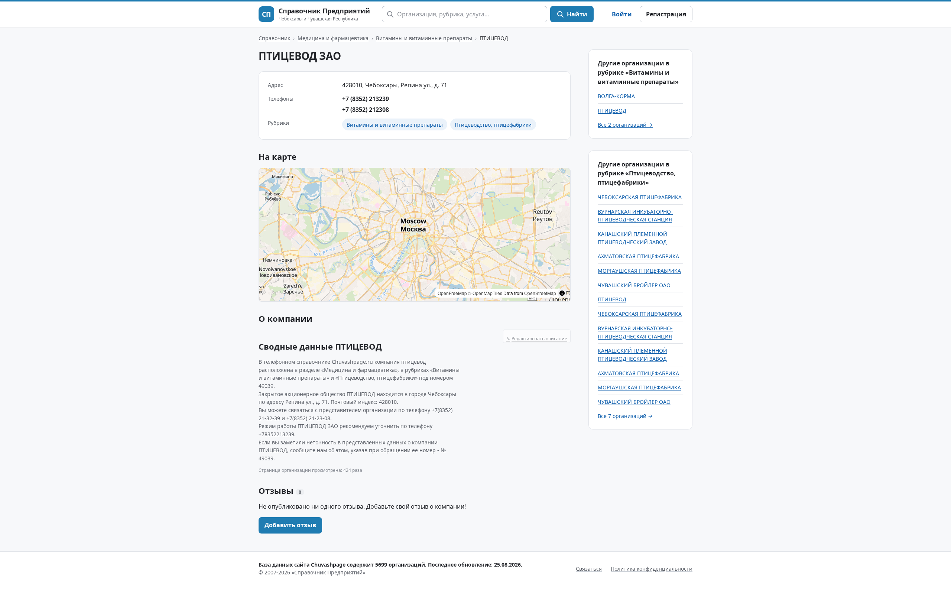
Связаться (589, 568)
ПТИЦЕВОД (612, 110)
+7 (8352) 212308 (365, 110)
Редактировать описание (536, 338)
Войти (622, 14)
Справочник (274, 38)
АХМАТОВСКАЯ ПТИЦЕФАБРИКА (638, 256)
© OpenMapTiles (485, 293)
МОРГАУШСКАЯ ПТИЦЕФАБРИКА (639, 270)
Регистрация (666, 14)
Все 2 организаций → (625, 124)
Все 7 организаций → (625, 415)
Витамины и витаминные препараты (424, 38)
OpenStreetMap (540, 293)
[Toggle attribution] (562, 293)
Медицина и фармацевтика (333, 38)
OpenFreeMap (452, 293)
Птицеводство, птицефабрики (493, 124)
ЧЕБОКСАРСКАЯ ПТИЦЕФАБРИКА (640, 197)
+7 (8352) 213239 (365, 99)
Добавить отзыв (290, 525)
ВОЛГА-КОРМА (616, 96)
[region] (414, 234)
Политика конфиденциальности (651, 568)
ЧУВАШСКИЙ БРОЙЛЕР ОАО (634, 285)
